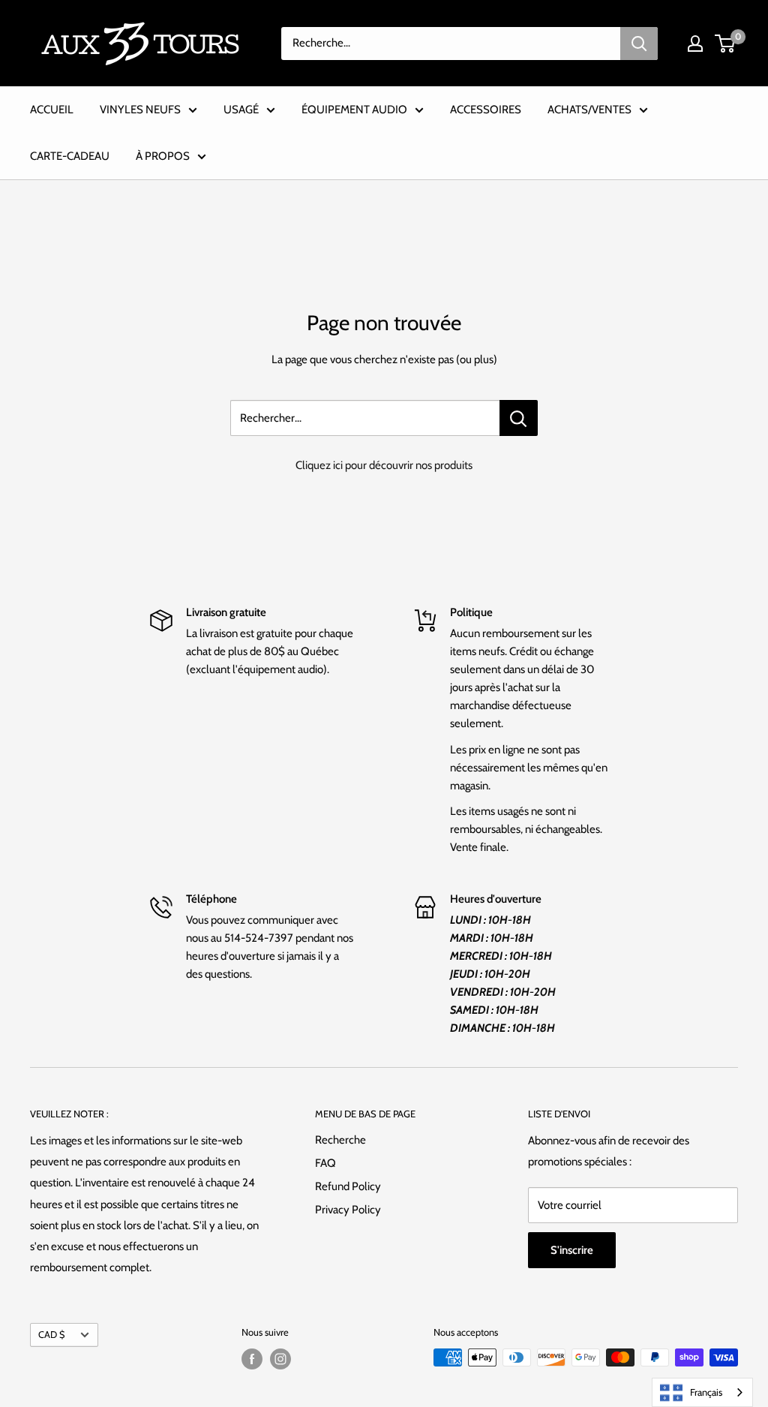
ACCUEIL (52, 109)
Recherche (340, 1140)
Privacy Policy (348, 1209)
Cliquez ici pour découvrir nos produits (384, 465)
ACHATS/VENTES (590, 109)
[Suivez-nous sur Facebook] (252, 1358)
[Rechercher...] (519, 418)
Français (706, 1392)
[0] (725, 44)
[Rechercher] (639, 43)
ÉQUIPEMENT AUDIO (354, 109)
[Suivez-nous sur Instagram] (280, 1358)
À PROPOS (163, 156)
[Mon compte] (695, 43)
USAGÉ (241, 109)
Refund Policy (348, 1186)
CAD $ (51, 1334)
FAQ (325, 1163)
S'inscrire (571, 1250)
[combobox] (702, 1392)
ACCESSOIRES (485, 109)
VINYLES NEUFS (140, 109)
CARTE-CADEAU (70, 156)
